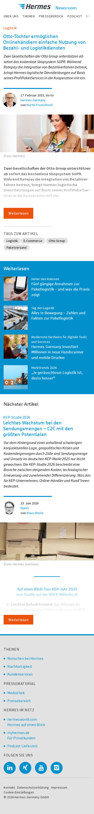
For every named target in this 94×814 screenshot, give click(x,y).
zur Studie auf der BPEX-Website (45, 594)
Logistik (10, 27)
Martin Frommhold (40, 105)
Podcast (74, 16)
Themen (29, 16)
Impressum (59, 787)
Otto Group (57, 241)
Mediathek (16, 692)
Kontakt (9, 787)
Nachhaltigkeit (19, 666)
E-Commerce (33, 241)
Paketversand (17, 247)
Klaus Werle (35, 513)
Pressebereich (51, 16)
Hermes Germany (33, 100)
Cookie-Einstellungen (19, 792)
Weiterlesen (18, 213)
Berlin (50, 95)
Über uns (11, 16)
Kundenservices (20, 674)
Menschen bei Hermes (25, 658)
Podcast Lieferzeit (22, 745)
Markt (24, 508)
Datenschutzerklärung (33, 787)
